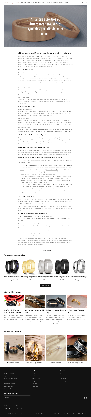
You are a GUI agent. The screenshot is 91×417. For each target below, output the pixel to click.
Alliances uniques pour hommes (76, 363)
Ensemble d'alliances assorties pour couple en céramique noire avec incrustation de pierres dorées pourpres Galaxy (12, 278)
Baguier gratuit (7, 388)
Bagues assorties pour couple (10, 378)
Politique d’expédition (82, 413)
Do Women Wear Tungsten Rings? (75, 311)
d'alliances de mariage (29, 56)
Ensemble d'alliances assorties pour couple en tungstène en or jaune (29, 277)
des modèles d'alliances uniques (36, 201)
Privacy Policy (35, 386)
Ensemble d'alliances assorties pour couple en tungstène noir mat (62, 277)
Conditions (34, 383)
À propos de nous (36, 381)
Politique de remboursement (46, 413)
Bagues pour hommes (9, 373)
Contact (33, 373)
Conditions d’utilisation (71, 413)
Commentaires (63, 378)
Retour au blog (47, 250)
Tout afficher (45, 285)
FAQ (61, 373)
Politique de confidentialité (59, 413)
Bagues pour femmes (9, 376)
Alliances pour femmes (55, 363)
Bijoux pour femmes (8, 386)
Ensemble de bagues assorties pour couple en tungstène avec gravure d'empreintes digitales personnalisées (79, 278)
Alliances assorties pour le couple (34, 363)
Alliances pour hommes (13, 363)
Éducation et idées (64, 376)
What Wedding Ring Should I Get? (34, 311)
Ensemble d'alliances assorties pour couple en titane (45, 277)
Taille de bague (63, 381)
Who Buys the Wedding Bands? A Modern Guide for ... (14, 311)
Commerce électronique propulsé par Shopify (30, 413)
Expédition (34, 376)
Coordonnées (84, 415)
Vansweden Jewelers (16, 413)
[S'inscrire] (28, 397)
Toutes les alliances (8, 381)
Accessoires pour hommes (10, 383)
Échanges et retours (36, 378)
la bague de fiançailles (52, 170)
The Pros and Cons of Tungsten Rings (56, 311)
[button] (79, 2)
